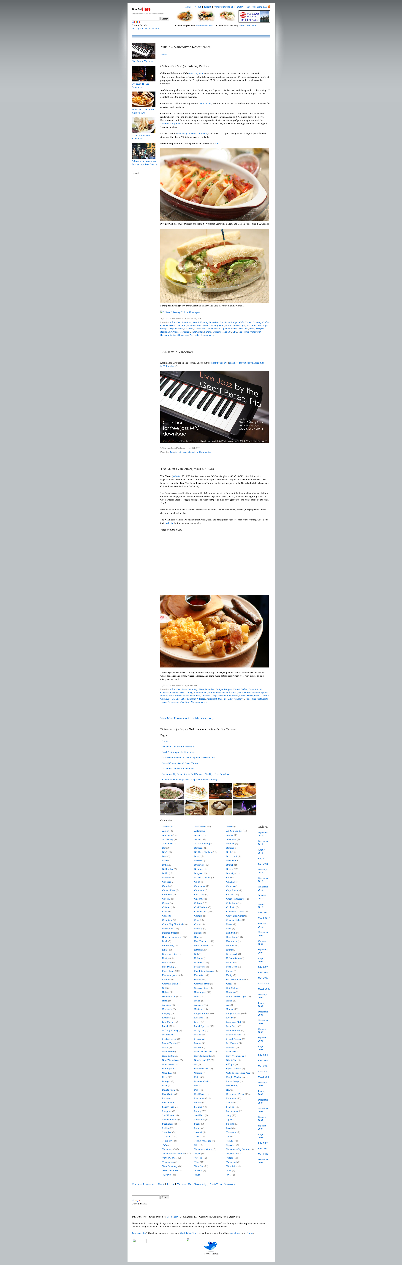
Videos (229, 1157)
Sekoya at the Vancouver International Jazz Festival (144, 162)
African (230, 826)
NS (195, 1064)
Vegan (163, 701)
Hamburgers (200, 992)
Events (229, 949)
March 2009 (264, 988)
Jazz (248, 325)
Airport (165, 830)
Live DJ (230, 1017)
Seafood (230, 1106)
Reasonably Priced (169, 331)
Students (217, 331)
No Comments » (204, 451)
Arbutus (198, 835)
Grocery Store (201, 987)
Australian (231, 839)
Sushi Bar (167, 1132)
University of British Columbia (192, 133)
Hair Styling (232, 987)
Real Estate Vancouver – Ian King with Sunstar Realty (188, 757)
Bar (164, 847)
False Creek (232, 953)
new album (234, 1232)
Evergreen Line (169, 953)
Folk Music (231, 692)
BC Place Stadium (203, 852)
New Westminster (170, 1060)
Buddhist (198, 868)
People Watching (234, 1077)
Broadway (225, 322)
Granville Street (201, 983)
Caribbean (167, 894)
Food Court (231, 966)
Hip (196, 996)
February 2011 (262, 871)
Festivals (230, 962)
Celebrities (199, 898)
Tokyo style (168, 1140)
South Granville (170, 1119)
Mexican (198, 1034)
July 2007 (263, 1142)
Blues (201, 689)
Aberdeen (167, 826)
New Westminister (235, 1055)
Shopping (167, 1110)
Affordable (175, 322)
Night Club (231, 1060)
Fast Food (167, 962)
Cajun (197, 881)
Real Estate (199, 1093)
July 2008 (263, 1054)
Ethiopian (231, 945)
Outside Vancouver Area (238, 1072)
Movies (197, 1043)
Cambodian (200, 885)
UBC (234, 331)
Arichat (230, 835)
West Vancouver (170, 1170)
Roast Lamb (168, 1102)
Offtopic (230, 1064)
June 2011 (263, 863)
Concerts (164, 692)
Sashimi (198, 1106)
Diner (197, 936)
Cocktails (230, 907)
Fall (196, 953)
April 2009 (263, 983)
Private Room (168, 1089)
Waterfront (231, 1161)
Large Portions (176, 328)
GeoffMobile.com (247, 25)
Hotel (165, 1000)
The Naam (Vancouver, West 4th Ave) (143, 111)
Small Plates (168, 1115)
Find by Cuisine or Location (145, 28)
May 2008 (263, 1065)
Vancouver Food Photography (229, 6)
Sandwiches (197, 331)
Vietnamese (168, 1161)
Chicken (198, 902)
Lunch (210, 328)
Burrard (166, 877)
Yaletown (166, 1174)
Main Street (232, 1026)
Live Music (199, 328)
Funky (229, 975)
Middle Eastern (233, 1034)
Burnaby (230, 873)
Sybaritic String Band (170, 123)
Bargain (230, 847)
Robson (198, 1102)
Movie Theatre (169, 1043)
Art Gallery (167, 839)
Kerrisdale (167, 1009)
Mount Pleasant (234, 1038)
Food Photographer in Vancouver (178, 751)
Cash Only (199, 894)
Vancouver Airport (203, 1149)
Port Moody (232, 1085)
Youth (197, 1174)
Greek (229, 983)
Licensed (188, 328)
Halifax (165, 992)
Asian (197, 839)
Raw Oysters (168, 1093)
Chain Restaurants (235, 898)
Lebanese (166, 1017)
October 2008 (262, 1030)
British (165, 864)
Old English (168, 1068)
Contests (198, 915)
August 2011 (261, 851)
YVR (228, 1174)
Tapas (197, 1136)
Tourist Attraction (202, 1140)
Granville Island (170, 983)
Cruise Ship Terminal (172, 924)
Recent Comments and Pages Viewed (180, 763)
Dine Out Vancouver (172, 936)
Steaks (197, 1123)
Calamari (230, 881)
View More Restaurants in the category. (187, 718)
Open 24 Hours (229, 328)
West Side (194, 334)
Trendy (229, 1140)
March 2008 (264, 1076)
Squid (229, 1119)
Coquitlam (167, 919)
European (199, 949)
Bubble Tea (167, 868)
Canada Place (168, 890)
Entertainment (200, 692)
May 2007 (263, 1153)
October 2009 (262, 942)
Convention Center (235, 915)
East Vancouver (201, 941)
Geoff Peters (173, 1216)
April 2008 (263, 1071)
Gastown (198, 979)
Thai (228, 1136)
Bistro (197, 856)
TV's (164, 1144)
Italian (229, 1000)
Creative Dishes (168, 325)
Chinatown (231, 902)
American (186, 322)
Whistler (198, 1170)
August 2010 (261, 905)
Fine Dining (168, 966)
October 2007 (262, 1118)
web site (193, 73)
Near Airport (168, 1051)
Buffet (165, 873)
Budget (234, 322)
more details (205, 103)
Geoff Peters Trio (204, 25)
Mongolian (199, 1038)
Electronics (231, 941)
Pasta (164, 1077)
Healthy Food (217, 325)
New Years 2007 (202, 1060)
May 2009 (263, 977)
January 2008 (262, 1092)
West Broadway (180, 334)
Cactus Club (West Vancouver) (141, 137)
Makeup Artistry (170, 1030)
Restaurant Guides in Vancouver (177, 768)
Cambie (166, 885)
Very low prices (169, 1157)
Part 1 (217, 143)
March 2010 (264, 918)
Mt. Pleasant (232, 1043)
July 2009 (263, 966)
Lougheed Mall (233, 1021)
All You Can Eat (234, 830)
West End (199, 1166)
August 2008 (261, 1048)
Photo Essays (232, 1081)
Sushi (229, 1127)
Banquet (230, 843)
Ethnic (165, 949)
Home (188, 6)
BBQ (164, 852)
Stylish (165, 1127)
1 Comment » (207, 334)
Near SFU (231, 1051)
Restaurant (185, 331)
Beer (164, 856)
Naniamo (230, 1047)
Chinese (166, 907)
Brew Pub (231, 860)
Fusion (165, 979)
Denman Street (169, 932)
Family (211, 692)
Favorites (191, 325)
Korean (230, 1009)
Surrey (197, 1127)
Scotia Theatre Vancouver (222, 1184)
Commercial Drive (235, 911)
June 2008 (263, 1060)
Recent (207, 6)
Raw (228, 1089)
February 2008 (262, 1084)
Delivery (198, 928)
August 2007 (261, 1136)
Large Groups (201, 1013)
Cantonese (199, 890)
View (196, 1161)
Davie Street (168, 928)
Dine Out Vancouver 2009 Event (178, 746)
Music (217, 328)
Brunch (230, 864)
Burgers (228, 689)
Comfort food (255, 689)
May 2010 (263, 912)
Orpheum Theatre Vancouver (140, 85)
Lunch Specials (201, 1026)
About (198, 6)
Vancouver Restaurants (256, 698)
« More (164, 54)
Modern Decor (169, 1038)
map (200, 73)
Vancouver (244, 331)
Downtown (231, 936)
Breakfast (214, 322)
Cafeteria (166, 881)
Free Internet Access (204, 970)
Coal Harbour (201, 907)
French (229, 970)
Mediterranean (233, 1030)
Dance (229, 924)
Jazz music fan (139, 1232)
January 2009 (262, 1004)
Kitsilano (256, 325)
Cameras (230, 885)
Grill (164, 987)
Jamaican (166, 1004)
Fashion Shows (233, 958)
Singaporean (232, 1110)
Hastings (230, 992)
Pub (196, 1089)
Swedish (198, 1132)
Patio (251, 328)
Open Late (243, 328)
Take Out (226, 331)
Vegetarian (173, 701)
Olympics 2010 (201, 1068)
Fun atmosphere (260, 692)
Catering (257, 322)
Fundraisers (200, 975)
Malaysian (199, 1030)
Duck (165, 941)
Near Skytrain (169, 1055)
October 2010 (262, 897)
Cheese (165, 902)
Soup (228, 1115)
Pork (196, 1085)
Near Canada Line (203, 1051)
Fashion (198, 958)
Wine (228, 1170)
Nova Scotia (168, 1064)
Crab (196, 919)
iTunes (250, 1232)
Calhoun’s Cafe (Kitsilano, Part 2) (184, 66)
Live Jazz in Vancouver (143, 61)
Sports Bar (199, 1119)
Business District (202, 877)
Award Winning (200, 322)
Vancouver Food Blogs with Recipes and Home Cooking (189, 779)
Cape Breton (232, 890)
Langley (166, 1013)
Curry (189, 692)
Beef (228, 852)
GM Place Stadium (235, 979)
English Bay (168, 945)
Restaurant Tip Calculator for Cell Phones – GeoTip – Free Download (196, 774)
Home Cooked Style (235, 325)
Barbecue (199, 847)
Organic (176, 698)
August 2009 (261, 959)
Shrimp (207, 331)
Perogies (259, 328)
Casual (248, 322)
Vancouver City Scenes (237, 1149)
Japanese (198, 1004)
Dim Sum (181, 325)
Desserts (198, 932)
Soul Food (199, 1115)
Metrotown (167, 1034)
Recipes (166, 1098)
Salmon (230, 1102)
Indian (197, 1000)
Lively (197, 1021)
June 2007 (263, 1148)
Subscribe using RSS (257, 6)
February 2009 (262, 996)
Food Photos (203, 325)
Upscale (230, 1144)
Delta (228, 928)
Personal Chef (201, 1081)
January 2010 (262, 925)
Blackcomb (231, 856)
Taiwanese (231, 1132)
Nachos (198, 1047)
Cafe (241, 322)
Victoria (198, 1157)
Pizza (164, 1085)
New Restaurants (202, 1055)
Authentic (167, 843)
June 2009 (263, 972)
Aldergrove (199, 830)
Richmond (231, 1098)
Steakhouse (167, 1123)
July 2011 (263, 858)
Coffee (265, 322)
